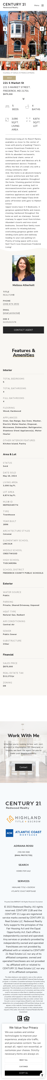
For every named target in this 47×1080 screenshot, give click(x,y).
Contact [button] (23, 767)
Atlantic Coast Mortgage (23, 891)
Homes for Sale (23, 871)
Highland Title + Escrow (23, 887)
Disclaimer (39, 902)
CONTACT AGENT (23, 330)
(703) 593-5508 (24, 852)
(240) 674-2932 (11, 304)
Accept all (23, 1073)
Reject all (24, 1060)
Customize (23, 1067)
